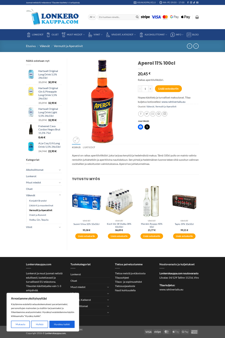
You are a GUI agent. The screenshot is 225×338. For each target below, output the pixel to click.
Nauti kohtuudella (125, 290)
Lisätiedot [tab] (89, 147)
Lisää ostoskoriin (168, 88)
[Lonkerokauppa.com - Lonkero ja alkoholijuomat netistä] (54, 17)
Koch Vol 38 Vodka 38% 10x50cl (119, 225)
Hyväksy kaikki (62, 324)
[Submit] (137, 17)
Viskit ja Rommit (37, 215)
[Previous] (72, 215)
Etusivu (31, 46)
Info (178, 34)
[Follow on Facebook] (188, 2)
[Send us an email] (197, 2)
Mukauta (20, 324)
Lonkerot (37, 34)
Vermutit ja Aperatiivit (68, 46)
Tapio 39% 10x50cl (184, 224)
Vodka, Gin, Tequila (38, 219)
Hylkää (39, 324)
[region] (43, 312)
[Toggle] (60, 170)
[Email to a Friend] (152, 114)
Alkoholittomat (155, 34)
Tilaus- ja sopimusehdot (128, 281)
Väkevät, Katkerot (122, 34)
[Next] (198, 215)
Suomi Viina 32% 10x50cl (86, 224)
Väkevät (45, 46)
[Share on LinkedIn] (164, 114)
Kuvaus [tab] (76, 147)
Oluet (55, 34)
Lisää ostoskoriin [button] (86, 236)
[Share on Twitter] (147, 114)
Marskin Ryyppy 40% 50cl (151, 225)
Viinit (97, 34)
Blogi (195, 34)
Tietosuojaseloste (125, 285)
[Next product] (189, 46)
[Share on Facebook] (141, 114)
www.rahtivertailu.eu (173, 101)
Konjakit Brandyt (38, 200)
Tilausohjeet (122, 277)
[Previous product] (195, 46)
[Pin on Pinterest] (158, 114)
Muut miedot (75, 34)
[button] (197, 17)
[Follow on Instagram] (191, 2)
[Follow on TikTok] (194, 2)
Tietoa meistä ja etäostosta (130, 273)
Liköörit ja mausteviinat (41, 205)
